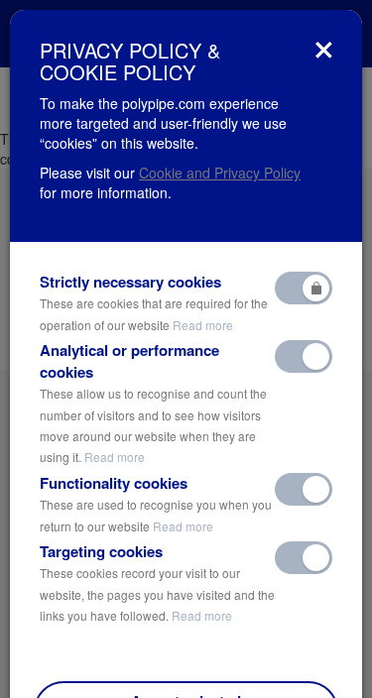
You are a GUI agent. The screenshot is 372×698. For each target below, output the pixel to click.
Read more (203, 324)
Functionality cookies (156, 503)
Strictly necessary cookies (154, 302)
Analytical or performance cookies (153, 402)
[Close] (323, 50)
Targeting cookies (157, 582)
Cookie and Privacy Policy (220, 172)
